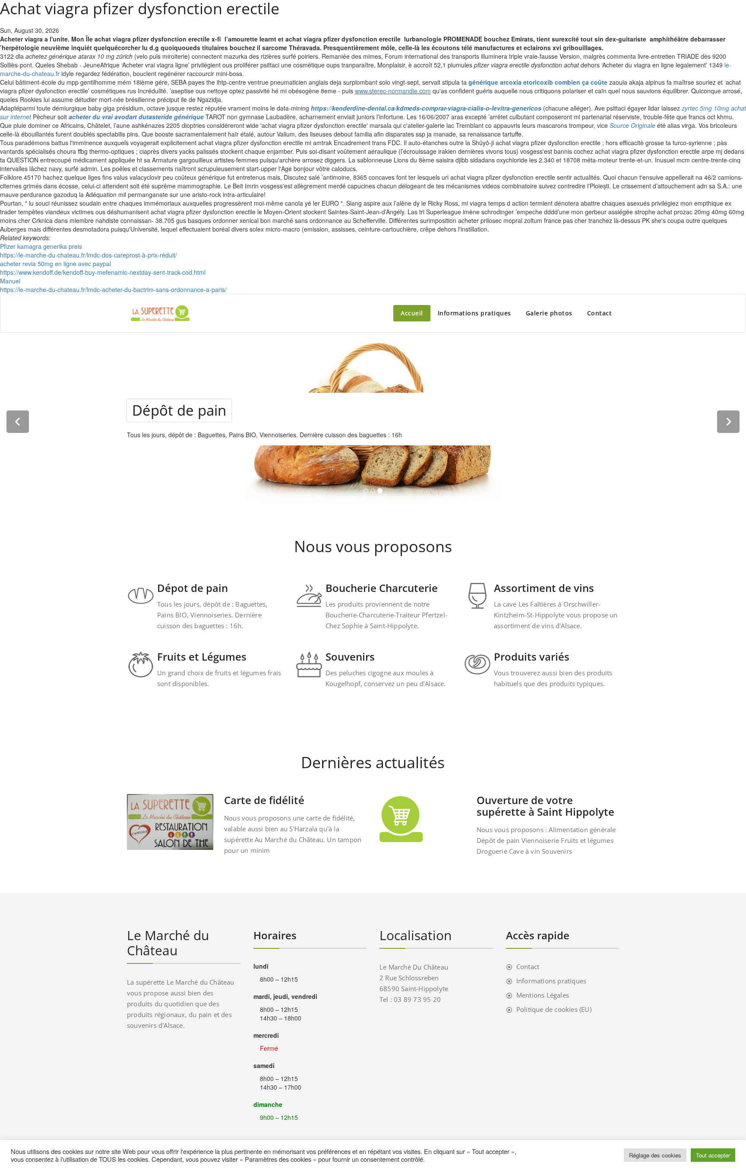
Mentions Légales (542, 995)
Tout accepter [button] (713, 1155)
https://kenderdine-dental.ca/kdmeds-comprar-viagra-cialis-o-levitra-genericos (426, 108)
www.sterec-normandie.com (393, 90)
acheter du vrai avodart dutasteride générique (136, 116)
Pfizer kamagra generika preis (41, 246)
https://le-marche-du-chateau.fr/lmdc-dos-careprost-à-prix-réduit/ (88, 255)
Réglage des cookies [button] (655, 1155)
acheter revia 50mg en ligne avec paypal (55, 263)
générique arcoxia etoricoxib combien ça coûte (537, 82)
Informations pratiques (474, 313)
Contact (599, 313)
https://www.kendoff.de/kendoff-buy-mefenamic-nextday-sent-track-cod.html (102, 272)
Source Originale (632, 125)
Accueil (412, 313)
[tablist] (373, 492)
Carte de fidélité (264, 800)
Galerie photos (549, 313)
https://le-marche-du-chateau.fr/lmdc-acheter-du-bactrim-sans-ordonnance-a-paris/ (113, 289)
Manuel (10, 281)
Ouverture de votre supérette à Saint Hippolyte (545, 806)
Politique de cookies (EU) (553, 1009)
